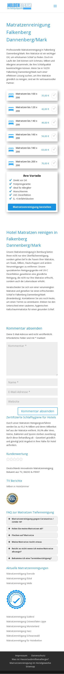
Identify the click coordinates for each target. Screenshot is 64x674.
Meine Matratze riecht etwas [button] (27, 542)
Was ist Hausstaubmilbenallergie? (30, 659)
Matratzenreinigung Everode (20, 573)
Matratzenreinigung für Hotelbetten (24, 640)
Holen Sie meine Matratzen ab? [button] (27, 528)
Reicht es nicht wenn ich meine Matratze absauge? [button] (32, 550)
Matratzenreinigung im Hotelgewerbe (30, 662)
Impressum (21, 655)
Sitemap (30, 666)
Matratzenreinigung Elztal (19, 578)
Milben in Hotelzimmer (17, 486)
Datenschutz (38, 655)
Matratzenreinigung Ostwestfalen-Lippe (26, 621)
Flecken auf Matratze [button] (23, 535)
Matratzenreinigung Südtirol (20, 616)
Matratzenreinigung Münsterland (22, 626)
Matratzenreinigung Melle (19, 583)
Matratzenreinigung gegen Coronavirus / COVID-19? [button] (33, 520)
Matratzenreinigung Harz (18, 631)
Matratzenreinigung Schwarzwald (23, 635)
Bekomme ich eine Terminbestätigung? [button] (32, 558)
